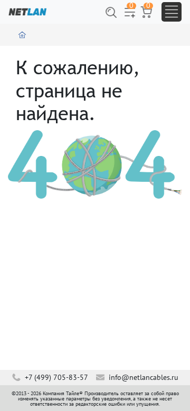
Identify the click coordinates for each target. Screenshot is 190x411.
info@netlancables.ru (142, 377)
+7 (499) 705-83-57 (55, 377)
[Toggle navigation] (172, 12)
